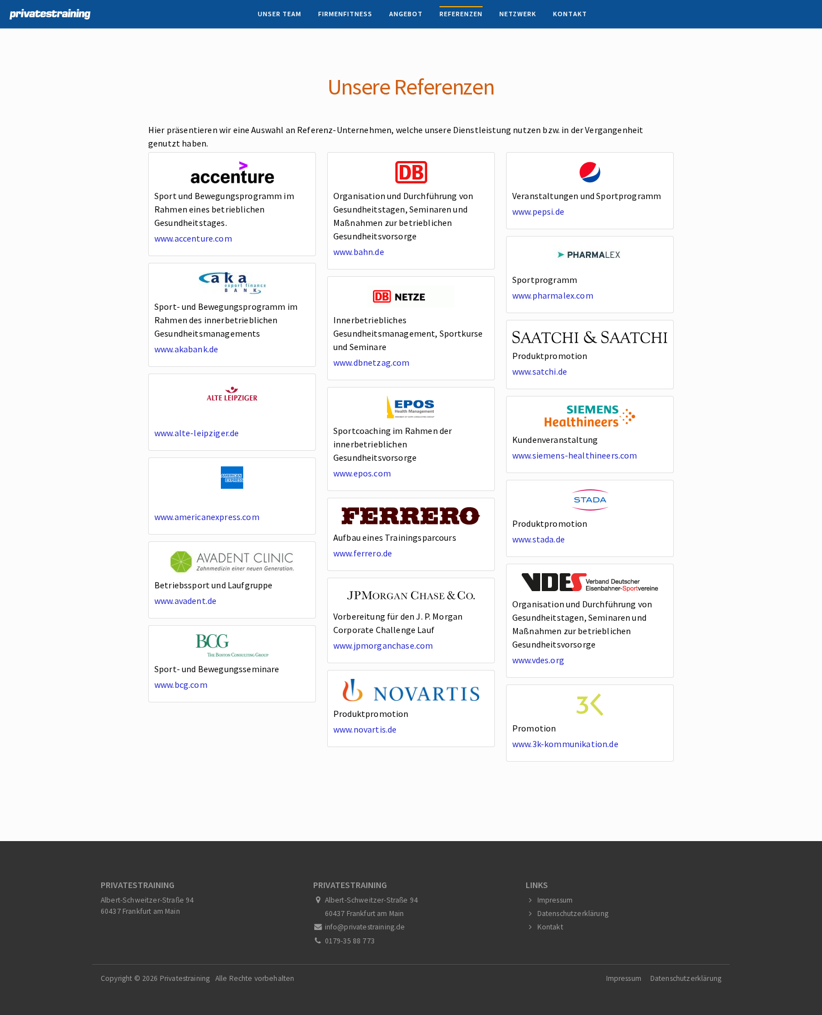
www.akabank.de (186, 349)
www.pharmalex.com (552, 295)
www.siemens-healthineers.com (574, 455)
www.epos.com (362, 473)
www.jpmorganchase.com (383, 645)
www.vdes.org (538, 659)
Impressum (555, 900)
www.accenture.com (193, 238)
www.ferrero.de (362, 553)
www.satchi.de (539, 371)
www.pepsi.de (538, 211)
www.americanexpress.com (206, 516)
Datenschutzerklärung (572, 913)
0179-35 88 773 (350, 941)
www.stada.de (538, 539)
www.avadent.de (185, 600)
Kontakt (570, 14)
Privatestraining (185, 978)
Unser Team (279, 14)
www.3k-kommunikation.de (565, 743)
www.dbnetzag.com (371, 362)
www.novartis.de (364, 729)
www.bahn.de (358, 251)
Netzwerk (517, 14)
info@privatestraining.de (365, 927)
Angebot (406, 14)
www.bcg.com (180, 684)
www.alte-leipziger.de (196, 432)
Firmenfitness (345, 14)
